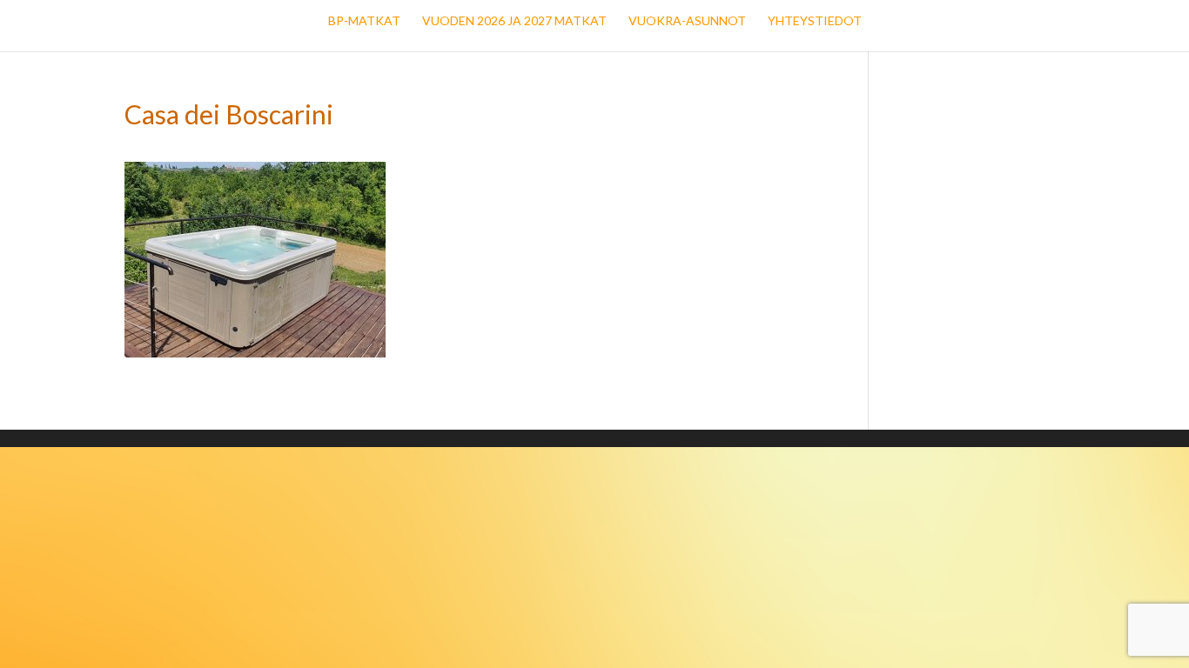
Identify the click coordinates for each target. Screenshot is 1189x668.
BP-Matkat (364, 21)
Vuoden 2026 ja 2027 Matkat (514, 21)
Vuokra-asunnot (687, 21)
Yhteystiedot (815, 21)
